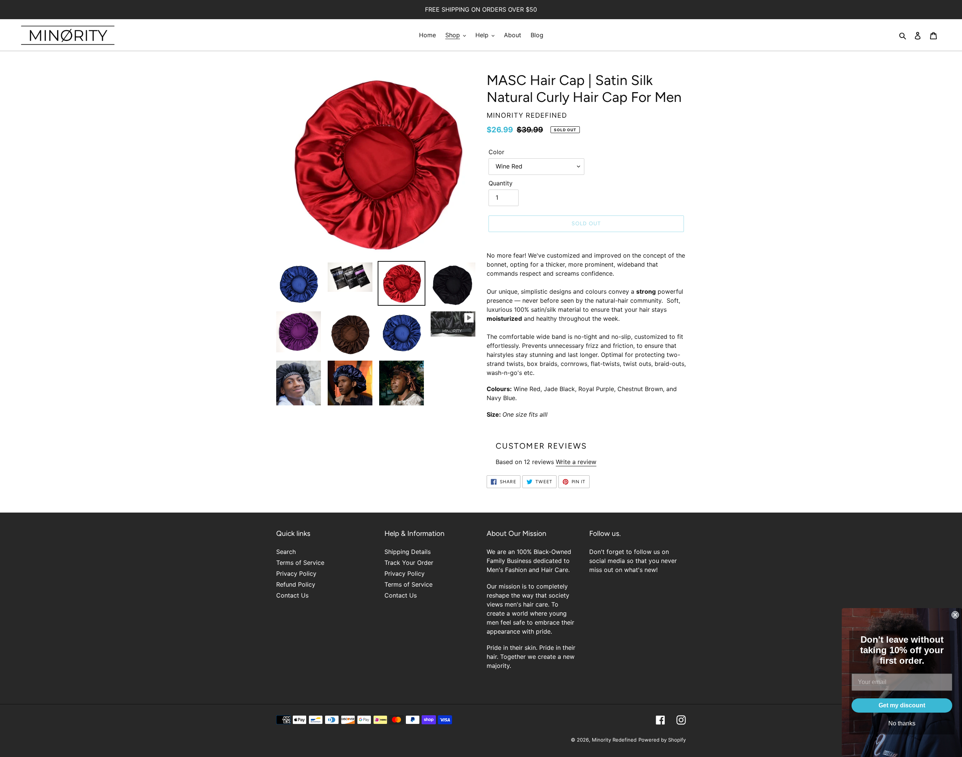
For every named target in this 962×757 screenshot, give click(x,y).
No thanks (901, 723)
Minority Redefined (614, 740)
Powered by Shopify (662, 740)
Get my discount (902, 705)
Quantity (501, 183)
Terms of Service (300, 562)
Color (496, 152)
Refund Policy (295, 584)
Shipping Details (407, 551)
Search (286, 551)
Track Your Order (408, 562)
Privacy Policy (296, 573)
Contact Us (292, 595)
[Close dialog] (955, 615)
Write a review (576, 462)
